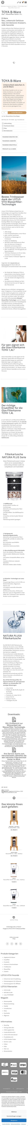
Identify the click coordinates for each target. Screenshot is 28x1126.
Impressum (23, 1124)
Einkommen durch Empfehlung (12, 979)
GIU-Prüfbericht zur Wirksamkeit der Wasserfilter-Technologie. (14, 725)
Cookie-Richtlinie (6, 1124)
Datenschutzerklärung (15, 1124)
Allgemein (6, 1015)
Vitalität (6, 1006)
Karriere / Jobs (8, 1041)
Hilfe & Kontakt (14, 937)
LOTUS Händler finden (10, 1039)
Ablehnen (14, 1112)
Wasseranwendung (9, 1004)
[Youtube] (16, 943)
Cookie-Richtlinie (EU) (9, 1032)
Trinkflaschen (7, 967)
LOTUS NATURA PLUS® (10, 792)
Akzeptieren (14, 1120)
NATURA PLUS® (8, 992)
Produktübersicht (8, 1037)
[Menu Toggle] (25, 2)
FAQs (14, 939)
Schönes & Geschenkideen (11, 964)
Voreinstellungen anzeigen (14, 1116)
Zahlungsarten (20, 1088)
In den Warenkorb (17, 112)
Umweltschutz (8, 1008)
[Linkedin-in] (20, 943)
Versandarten (6, 1088)
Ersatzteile (6, 962)
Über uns (6, 1049)
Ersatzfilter (7, 959)
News (5, 1011)
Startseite (3, 6)
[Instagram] (11, 943)
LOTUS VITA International (10, 1034)
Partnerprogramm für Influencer (12, 981)
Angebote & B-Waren (12, 6)
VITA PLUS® (7, 990)
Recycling (6, 1025)
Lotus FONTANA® (8, 995)
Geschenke (7, 1013)
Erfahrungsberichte (9, 1030)
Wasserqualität (8, 1001)
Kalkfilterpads (5, 437)
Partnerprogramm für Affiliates (12, 983)
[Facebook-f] (7, 943)
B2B (21, 791)
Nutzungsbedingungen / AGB (14, 1092)
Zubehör (6, 971)
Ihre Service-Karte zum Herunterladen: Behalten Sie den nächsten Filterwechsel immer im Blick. (14, 756)
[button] (18, 3)
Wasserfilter (7, 969)
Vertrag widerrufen (9, 1027)
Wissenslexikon (8, 1051)
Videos (5, 1044)
